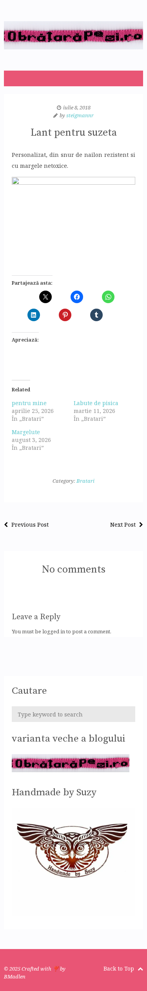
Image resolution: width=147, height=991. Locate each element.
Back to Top (119, 968)
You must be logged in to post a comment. (61, 631)
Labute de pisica (96, 403)
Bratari (85, 480)
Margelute (26, 432)
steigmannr (80, 115)
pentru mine (29, 403)
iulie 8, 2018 (77, 107)
